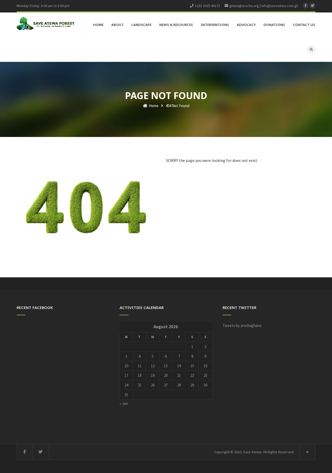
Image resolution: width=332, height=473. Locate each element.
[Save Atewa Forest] (45, 23)
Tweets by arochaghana (242, 325)
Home (153, 105)
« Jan (124, 403)
